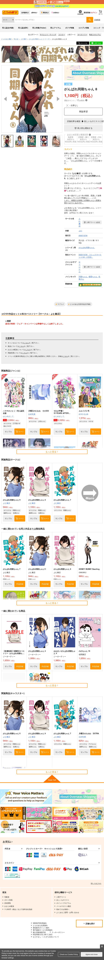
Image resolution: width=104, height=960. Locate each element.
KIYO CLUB (83, 414)
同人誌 (16, 39)
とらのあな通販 (6, 39)
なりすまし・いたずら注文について (46, 937)
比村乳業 (31, 414)
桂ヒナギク (7, 426)
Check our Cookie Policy (69, 954)
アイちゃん (92, 744)
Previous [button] (5, 99)
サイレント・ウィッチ (48, 34)
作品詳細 (19, 584)
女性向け (56, 12)
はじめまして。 (9, 416)
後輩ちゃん (7, 513)
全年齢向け (25, 12)
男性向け (46, 12)
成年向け (34, 12)
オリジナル (7, 423)
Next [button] (58, 99)
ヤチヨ (91, 421)
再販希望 (83, 111)
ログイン (94, 12)
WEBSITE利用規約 (40, 923)
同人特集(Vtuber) (39, 27)
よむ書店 (6, 503)
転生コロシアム (95, 34)
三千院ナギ (16, 423)
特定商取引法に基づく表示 (42, 934)
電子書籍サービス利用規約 (42, 930)
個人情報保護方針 (39, 932)
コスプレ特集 (83, 27)
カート (21, 431)
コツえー (61, 34)
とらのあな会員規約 (40, 925)
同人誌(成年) (23, 27)
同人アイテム (55, 27)
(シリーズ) (39, 39)
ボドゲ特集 (69, 27)
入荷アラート (93, 222)
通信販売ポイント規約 (41, 927)
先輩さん (16, 513)
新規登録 (87, 12)
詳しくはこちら (96, 883)
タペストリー (82, 34)
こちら (26, 343)
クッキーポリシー (58, 932)
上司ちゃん (42, 421)
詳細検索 (97, 20)
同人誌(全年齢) (8, 27)
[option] (32, 98)
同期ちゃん (16, 510)
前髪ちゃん (92, 747)
